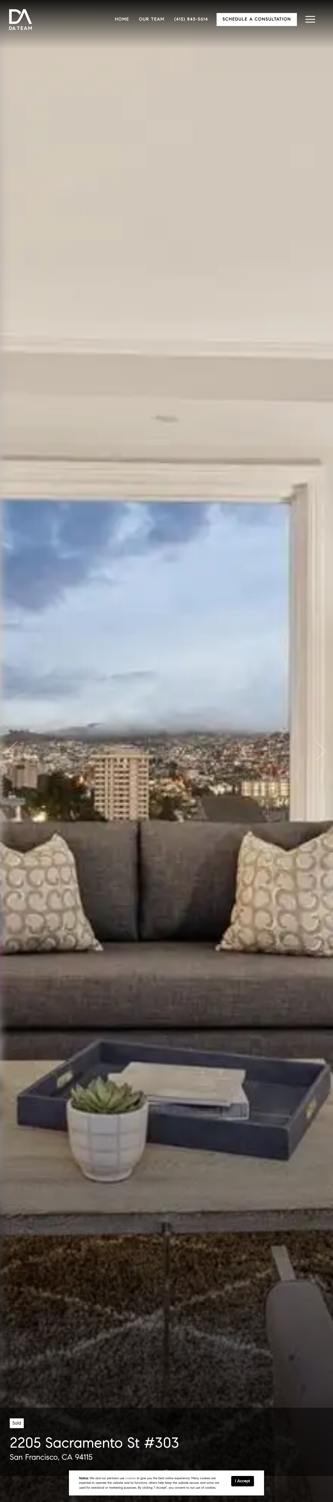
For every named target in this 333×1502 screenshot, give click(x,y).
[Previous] (12, 751)
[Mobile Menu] (310, 19)
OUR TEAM (152, 19)
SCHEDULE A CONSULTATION (256, 19)
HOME (122, 19)
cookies (130, 1478)
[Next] (321, 751)
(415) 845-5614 (191, 19)
